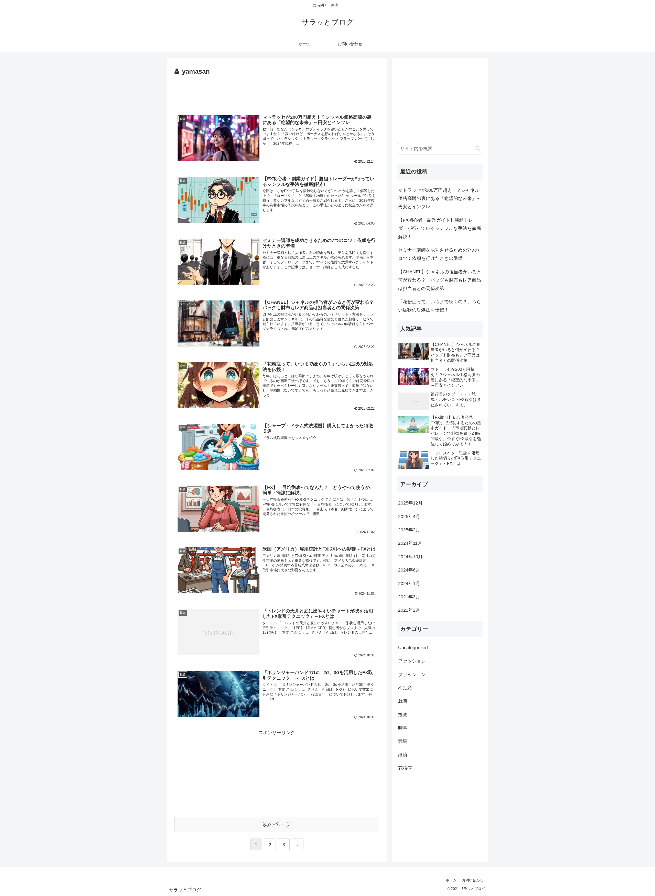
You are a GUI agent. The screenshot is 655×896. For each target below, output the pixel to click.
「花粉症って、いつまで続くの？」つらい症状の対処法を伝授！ (439, 305)
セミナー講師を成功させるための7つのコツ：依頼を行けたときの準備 (438, 254)
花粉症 (405, 768)
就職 (402, 701)
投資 (402, 714)
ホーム (451, 880)
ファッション (412, 661)
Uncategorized (413, 647)
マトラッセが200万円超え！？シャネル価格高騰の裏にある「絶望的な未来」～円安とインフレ (439, 198)
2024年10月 (410, 556)
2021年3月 (409, 596)
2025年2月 (409, 529)
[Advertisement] (276, 91)
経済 (402, 754)
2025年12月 (410, 503)
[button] (477, 148)
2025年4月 (409, 516)
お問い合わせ (472, 880)
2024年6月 (409, 570)
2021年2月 (409, 610)
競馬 (402, 741)
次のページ (277, 824)
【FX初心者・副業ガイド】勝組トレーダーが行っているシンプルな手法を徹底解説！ (439, 228)
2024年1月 (409, 583)
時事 (402, 728)
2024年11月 (410, 543)
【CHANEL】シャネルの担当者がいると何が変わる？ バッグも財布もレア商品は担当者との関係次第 (439, 280)
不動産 (405, 687)
